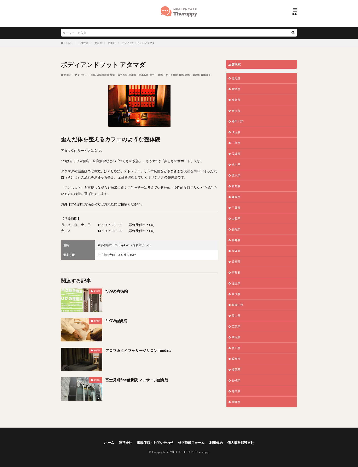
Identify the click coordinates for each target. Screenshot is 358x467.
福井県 (236, 240)
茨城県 (236, 153)
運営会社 (125, 442)
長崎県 (236, 380)
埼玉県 (236, 132)
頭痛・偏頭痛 (192, 75)
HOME (68, 42)
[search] (293, 33)
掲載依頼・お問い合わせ (155, 442)
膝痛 (181, 75)
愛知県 (236, 186)
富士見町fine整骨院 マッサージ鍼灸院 (136, 380)
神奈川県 (237, 121)
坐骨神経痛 (103, 75)
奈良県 (236, 294)
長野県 (236, 229)
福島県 (236, 99)
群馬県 (236, 175)
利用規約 (216, 442)
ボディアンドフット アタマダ (138, 42)
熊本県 (236, 391)
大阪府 (236, 251)
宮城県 (236, 89)
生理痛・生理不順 (138, 75)
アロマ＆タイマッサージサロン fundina (138, 350)
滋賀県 (236, 283)
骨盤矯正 (206, 75)
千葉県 (236, 143)
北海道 (236, 78)
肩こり (153, 75)
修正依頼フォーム (191, 442)
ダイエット (83, 75)
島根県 (236, 337)
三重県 (236, 207)
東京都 (98, 42)
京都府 (236, 272)
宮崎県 (236, 402)
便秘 (93, 75)
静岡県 (236, 197)
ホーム (109, 442)
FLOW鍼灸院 (116, 320)
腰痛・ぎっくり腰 (168, 75)
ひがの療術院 (116, 291)
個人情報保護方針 (240, 442)
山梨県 (236, 218)
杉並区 (112, 42)
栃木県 (236, 164)
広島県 (236, 326)
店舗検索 (83, 42)
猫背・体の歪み (118, 75)
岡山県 (236, 315)
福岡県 (236, 369)
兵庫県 (236, 261)
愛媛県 (236, 359)
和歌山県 (237, 305)
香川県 (236, 348)
